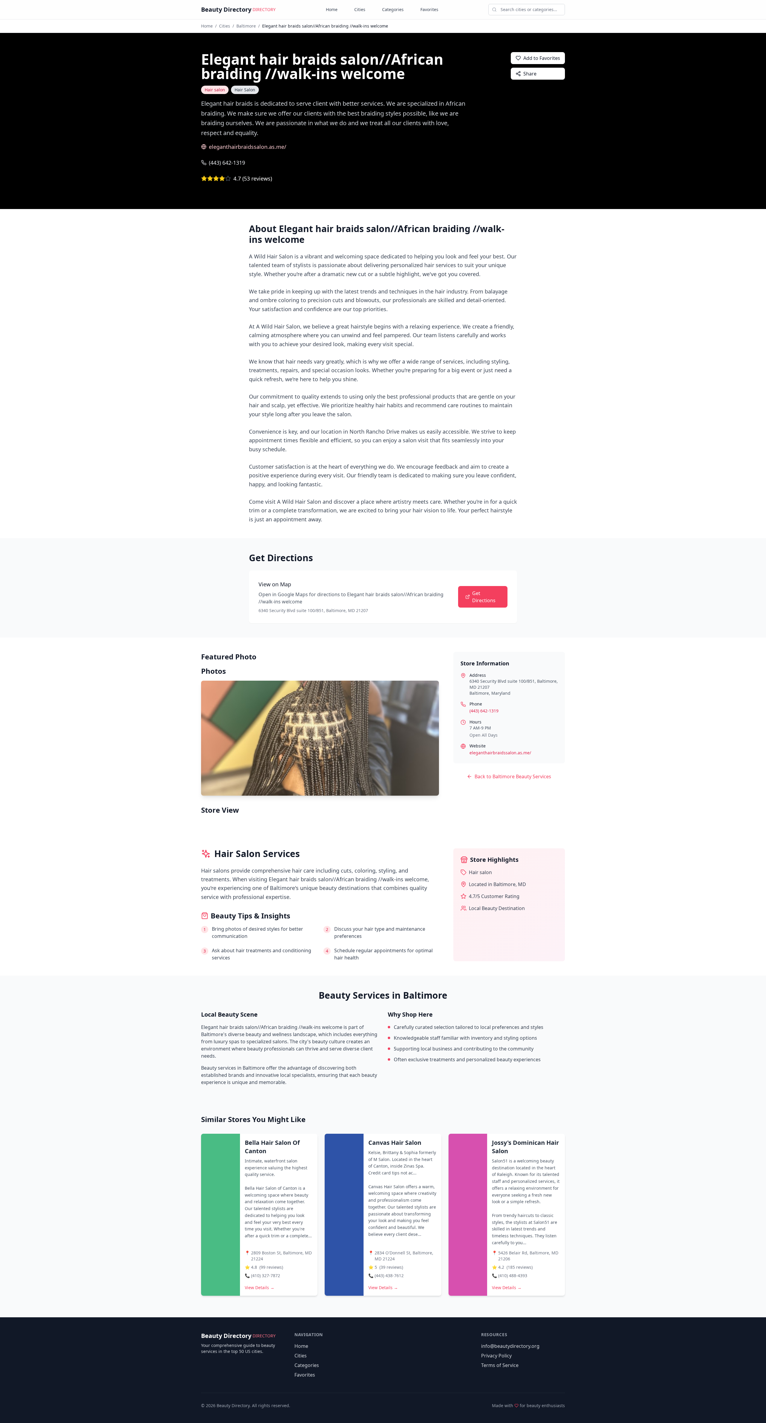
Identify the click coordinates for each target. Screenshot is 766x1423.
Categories (393, 9)
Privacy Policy (496, 1355)
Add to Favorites (541, 58)
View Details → (259, 1287)
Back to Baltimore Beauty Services (513, 776)
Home (332, 9)
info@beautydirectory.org (510, 1346)
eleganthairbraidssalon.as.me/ (247, 146)
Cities (359, 9)
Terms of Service (500, 1365)
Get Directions (484, 597)
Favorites (429, 9)
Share (529, 73)
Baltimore (246, 26)
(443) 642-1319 (227, 162)
